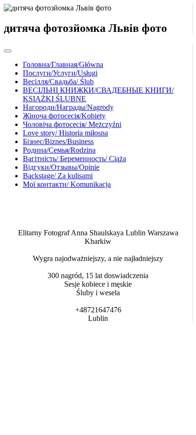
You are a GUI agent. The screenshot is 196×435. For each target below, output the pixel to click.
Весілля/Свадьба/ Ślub (58, 81)
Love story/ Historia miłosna (65, 133)
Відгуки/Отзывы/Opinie (61, 167)
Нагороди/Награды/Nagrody (68, 107)
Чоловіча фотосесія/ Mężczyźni (72, 124)
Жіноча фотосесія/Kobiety (64, 116)
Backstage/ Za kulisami (58, 176)
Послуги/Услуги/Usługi (60, 73)
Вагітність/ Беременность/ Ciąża (74, 159)
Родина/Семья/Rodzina (59, 150)
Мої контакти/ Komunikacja (67, 184)
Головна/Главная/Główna (63, 64)
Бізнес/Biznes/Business (58, 141)
